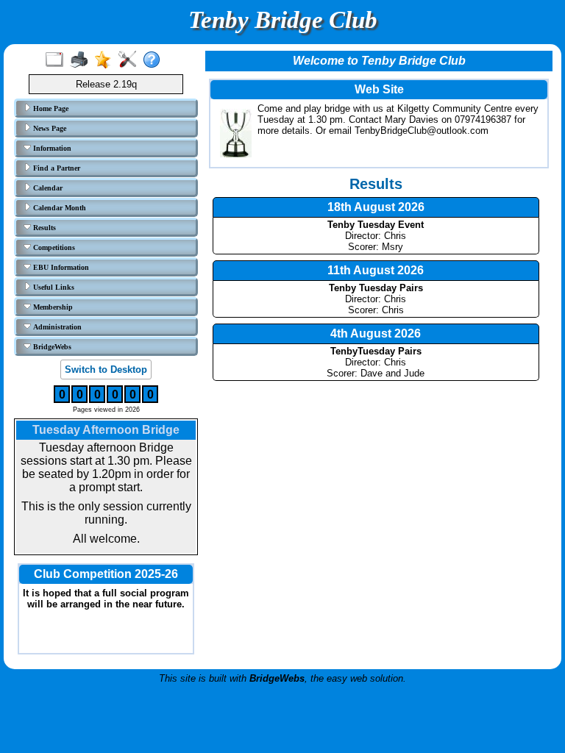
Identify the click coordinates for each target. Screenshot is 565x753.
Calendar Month (58, 208)
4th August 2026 (375, 333)
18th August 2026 (375, 207)
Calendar (47, 188)
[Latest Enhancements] (106, 60)
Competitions (53, 247)
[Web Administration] (130, 60)
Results (43, 228)
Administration (56, 327)
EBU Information (60, 267)
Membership (52, 307)
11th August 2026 (375, 270)
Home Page (49, 108)
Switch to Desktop (106, 369)
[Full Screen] (58, 60)
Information (51, 148)
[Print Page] (82, 60)
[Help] (155, 60)
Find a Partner (55, 168)
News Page (48, 128)
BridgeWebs (51, 347)
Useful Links (52, 287)
